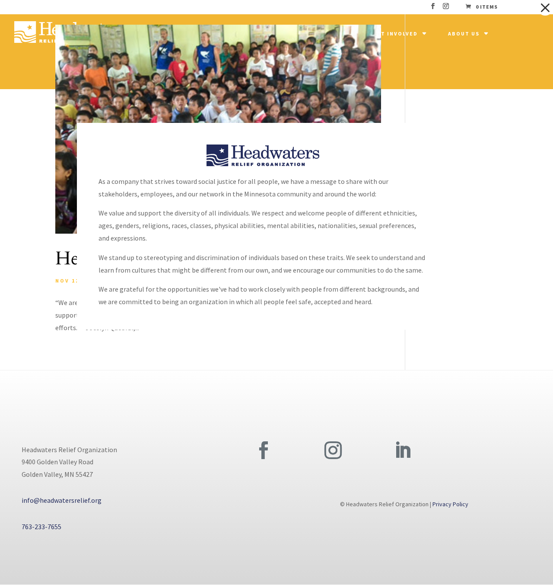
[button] (545, 8)
